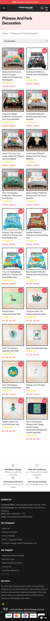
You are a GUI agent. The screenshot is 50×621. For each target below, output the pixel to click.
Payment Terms (8, 559)
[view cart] (46, 8)
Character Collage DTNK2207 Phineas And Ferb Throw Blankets (12, 116)
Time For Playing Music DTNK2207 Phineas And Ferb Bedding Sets (12, 274)
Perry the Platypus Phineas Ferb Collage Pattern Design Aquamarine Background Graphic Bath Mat (36, 427)
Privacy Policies (8, 536)
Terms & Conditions (10, 532)
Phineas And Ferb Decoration (24, 33)
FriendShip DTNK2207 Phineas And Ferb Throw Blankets (36, 116)
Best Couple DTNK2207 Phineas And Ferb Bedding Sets (37, 274)
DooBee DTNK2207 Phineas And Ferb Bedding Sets (37, 235)
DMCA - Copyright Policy (12, 539)
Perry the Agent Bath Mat (36, 348)
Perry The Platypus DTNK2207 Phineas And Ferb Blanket (12, 195)
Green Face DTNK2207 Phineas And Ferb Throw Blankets (36, 156)
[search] (42, 8)
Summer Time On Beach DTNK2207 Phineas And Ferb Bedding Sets (12, 235)
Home (5, 33)
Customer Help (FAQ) (10, 570)
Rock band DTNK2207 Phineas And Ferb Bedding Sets (37, 74)
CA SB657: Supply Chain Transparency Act (19, 543)
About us (5, 528)
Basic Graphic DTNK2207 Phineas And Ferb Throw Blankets (36, 195)
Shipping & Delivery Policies (13, 555)
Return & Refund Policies (12, 563)
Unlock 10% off (5, 609)
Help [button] (45, 618)
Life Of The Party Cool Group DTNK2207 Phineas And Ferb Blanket (13, 156)
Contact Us (6, 567)
